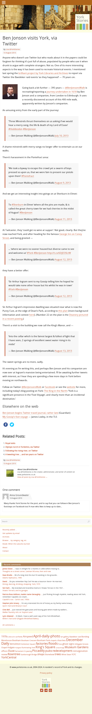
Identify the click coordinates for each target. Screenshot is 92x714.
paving (29, 651)
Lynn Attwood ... (9, 616)
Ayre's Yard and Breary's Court (15, 606)
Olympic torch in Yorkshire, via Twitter (22, 447)
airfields (19, 637)
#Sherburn (17, 204)
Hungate (18, 648)
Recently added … (10, 530)
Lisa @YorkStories (13, 49)
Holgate (11, 647)
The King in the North (55, 390)
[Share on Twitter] (12, 426)
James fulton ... (8, 569)
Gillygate (78, 644)
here (31, 314)
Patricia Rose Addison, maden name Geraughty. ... (23, 594)
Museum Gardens (76, 647)
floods (53, 643)
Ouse (11, 651)
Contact (6, 551)
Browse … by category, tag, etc (14, 540)
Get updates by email (11, 533)
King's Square (45, 647)
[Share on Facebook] (5, 426)
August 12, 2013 (63, 259)
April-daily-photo (46, 636)
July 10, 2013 (61, 135)
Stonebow (49, 654)
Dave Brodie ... (8, 575)
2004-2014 (11, 637)
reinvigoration (80, 650)
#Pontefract (27, 176)
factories (42, 643)
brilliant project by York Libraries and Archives (43, 73)
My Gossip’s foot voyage (15, 416)
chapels (53, 640)
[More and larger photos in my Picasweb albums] (50, 690)
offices (4, 650)
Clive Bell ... (7, 610)
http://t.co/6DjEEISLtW (59, 252)
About (5, 547)
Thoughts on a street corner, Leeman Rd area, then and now (27, 571)
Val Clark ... (7, 588)
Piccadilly (38, 651)
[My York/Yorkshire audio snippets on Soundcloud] (46, 690)
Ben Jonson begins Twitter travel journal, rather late (30, 412)
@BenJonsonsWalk (75, 87)
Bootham (16, 640)
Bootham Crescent (29, 640)
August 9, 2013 (63, 182)
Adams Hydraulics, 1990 (12, 578)
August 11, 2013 (63, 219)
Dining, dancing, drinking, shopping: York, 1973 (21, 584)
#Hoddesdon (15, 129)
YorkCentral (8, 657)
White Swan (66, 654)
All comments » (9, 625)
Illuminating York (28, 647)
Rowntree (14, 654)
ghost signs (68, 643)
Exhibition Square (28, 644)
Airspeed (28, 636)
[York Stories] (46, 686)
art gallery (65, 636)
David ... (6, 581)
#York (30, 252)
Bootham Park (43, 640)
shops (40, 654)
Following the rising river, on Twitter (21, 450)
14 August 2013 (16, 498)
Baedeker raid (75, 636)
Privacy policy (46, 673)
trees (58, 654)
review (4, 654)
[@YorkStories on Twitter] (41, 690)
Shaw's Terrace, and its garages (15, 590)
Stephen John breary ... (12, 603)
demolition (15, 643)
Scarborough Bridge (28, 654)
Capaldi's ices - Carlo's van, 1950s (16, 599)
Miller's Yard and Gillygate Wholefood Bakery (21, 618)
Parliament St (20, 651)
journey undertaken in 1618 (62, 91)
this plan (63, 310)
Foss (60, 644)
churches (61, 640)
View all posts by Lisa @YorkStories (32, 477)
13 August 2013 (9, 53)
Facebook (50, 387)
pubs (48, 651)
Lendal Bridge (60, 648)
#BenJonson (29, 129)
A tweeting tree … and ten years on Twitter (24, 454)
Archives (6, 537)
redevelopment (62, 651)
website (71, 387)
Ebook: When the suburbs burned (16, 544)
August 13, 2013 (63, 350)
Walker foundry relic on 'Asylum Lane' (18, 612)
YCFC (74, 654)
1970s (4, 636)
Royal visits (10, 443)
